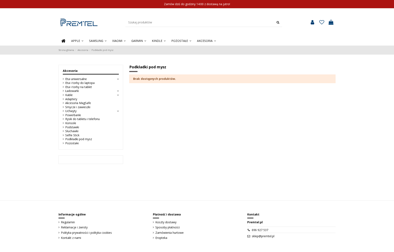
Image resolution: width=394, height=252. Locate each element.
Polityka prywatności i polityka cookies (86, 233)
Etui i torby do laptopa (80, 83)
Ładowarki (72, 91)
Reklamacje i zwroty (74, 227)
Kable (69, 95)
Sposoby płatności (167, 227)
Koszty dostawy (165, 222)
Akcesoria (70, 71)
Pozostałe (72, 143)
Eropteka (161, 238)
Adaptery (71, 99)
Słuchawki (71, 131)
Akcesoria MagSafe (78, 103)
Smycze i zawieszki (77, 107)
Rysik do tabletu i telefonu (82, 119)
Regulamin (68, 222)
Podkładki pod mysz (78, 139)
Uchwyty (71, 111)
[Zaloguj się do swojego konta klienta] (312, 22)
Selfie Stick (72, 135)
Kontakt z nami (71, 238)
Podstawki (72, 127)
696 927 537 (260, 230)
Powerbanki (73, 115)
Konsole (70, 123)
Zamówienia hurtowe (169, 233)
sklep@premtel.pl (263, 236)
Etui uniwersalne (76, 79)
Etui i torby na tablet (78, 87)
